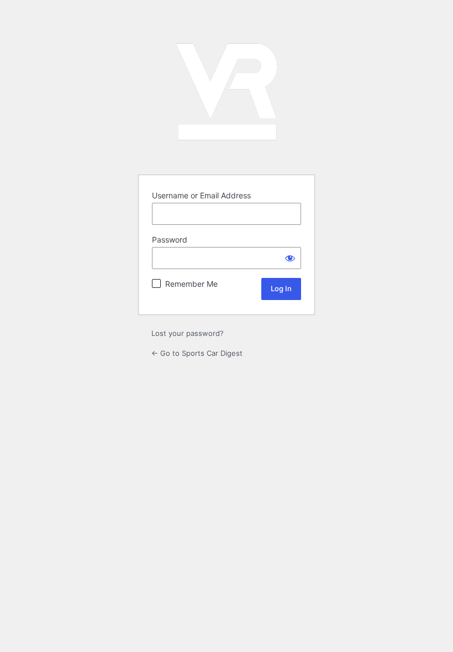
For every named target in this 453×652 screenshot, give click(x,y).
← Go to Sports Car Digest (197, 353)
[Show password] (290, 258)
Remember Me (191, 283)
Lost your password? (187, 333)
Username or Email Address (201, 195)
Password (169, 239)
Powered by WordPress (226, 92)
